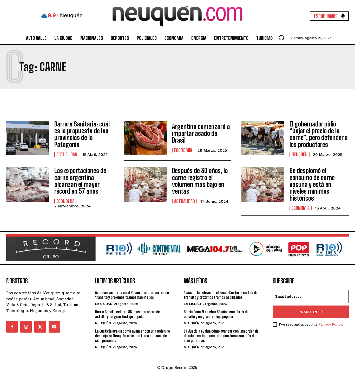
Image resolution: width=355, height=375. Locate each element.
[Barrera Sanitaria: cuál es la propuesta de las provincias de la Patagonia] (27, 138)
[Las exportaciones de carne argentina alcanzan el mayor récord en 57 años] (27, 184)
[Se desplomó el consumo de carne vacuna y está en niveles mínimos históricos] (262, 184)
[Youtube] (54, 327)
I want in (307, 312)
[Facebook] (12, 327)
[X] (40, 327)
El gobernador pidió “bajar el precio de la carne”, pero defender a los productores (319, 134)
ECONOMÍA (183, 150)
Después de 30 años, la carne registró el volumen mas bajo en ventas (200, 181)
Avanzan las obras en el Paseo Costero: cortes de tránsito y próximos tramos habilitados (132, 295)
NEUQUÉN (299, 154)
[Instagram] (26, 327)
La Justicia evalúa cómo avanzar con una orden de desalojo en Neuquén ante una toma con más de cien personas (132, 336)
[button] (281, 37)
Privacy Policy (330, 324)
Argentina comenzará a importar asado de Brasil (201, 133)
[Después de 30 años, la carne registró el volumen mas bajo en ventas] (145, 184)
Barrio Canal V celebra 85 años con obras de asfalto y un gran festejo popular (127, 314)
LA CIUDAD (103, 304)
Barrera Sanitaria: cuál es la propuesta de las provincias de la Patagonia (82, 134)
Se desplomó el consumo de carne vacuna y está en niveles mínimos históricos (312, 184)
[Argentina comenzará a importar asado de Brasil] (145, 138)
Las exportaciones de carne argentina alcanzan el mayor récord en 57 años (80, 181)
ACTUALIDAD (66, 154)
